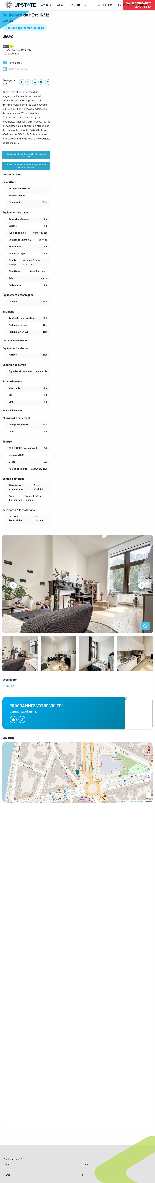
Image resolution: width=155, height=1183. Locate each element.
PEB (4, 743)
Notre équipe (105, 4)
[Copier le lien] (47, 82)
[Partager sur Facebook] (21, 82)
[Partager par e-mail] (41, 82)
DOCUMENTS (124, 4)
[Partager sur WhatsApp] (28, 82)
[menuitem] (47, 5)
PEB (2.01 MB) (9, 685)
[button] (77, 772)
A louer (61, 4)
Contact (142, 4)
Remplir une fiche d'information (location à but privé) (26, 154)
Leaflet (122, 801)
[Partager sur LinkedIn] (34, 82)
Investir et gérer (81, 4)
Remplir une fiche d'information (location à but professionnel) (26, 165)
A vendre (46, 4)
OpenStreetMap (135, 801)
